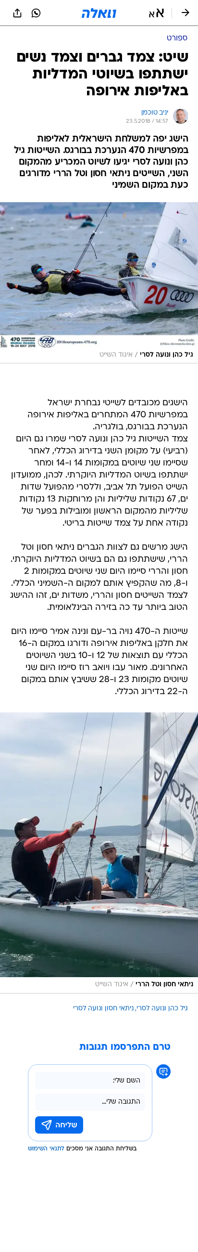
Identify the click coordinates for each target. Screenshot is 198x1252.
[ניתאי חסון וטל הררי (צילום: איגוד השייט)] (99, 852)
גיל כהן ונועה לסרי (162, 1009)
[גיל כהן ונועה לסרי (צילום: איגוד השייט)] (99, 282)
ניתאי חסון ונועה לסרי (103, 1009)
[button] (156, 13)
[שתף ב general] (17, 13)
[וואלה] (99, 13)
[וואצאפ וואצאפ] (36, 13)
